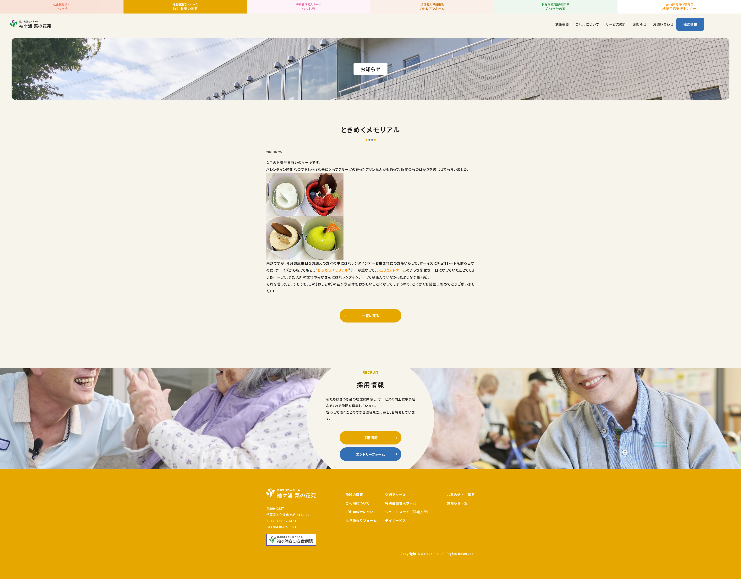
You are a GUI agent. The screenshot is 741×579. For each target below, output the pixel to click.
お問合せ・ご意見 (461, 494)
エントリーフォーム (370, 454)
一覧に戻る (370, 315)
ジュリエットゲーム (391, 270)
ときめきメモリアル (333, 270)
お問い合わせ (663, 24)
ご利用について (587, 24)
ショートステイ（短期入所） (407, 511)
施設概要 (562, 24)
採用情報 (690, 24)
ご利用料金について (361, 511)
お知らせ (639, 24)
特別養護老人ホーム (400, 503)
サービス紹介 (616, 24)
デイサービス (395, 520)
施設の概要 (354, 494)
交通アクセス (395, 494)
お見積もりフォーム (361, 520)
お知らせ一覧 (457, 503)
